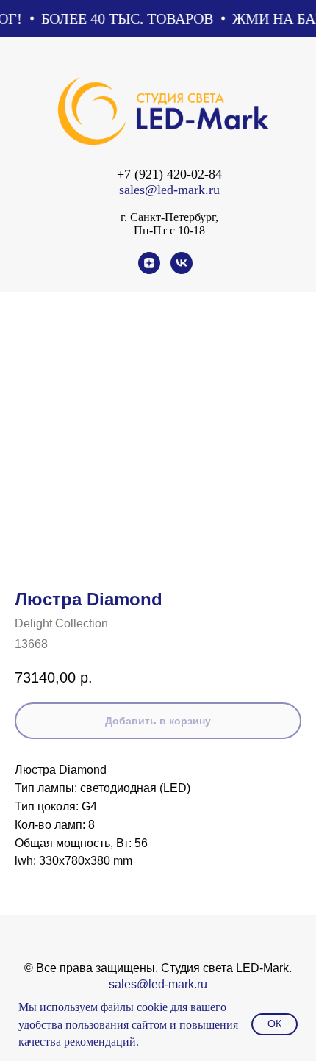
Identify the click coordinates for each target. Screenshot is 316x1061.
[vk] (181, 270)
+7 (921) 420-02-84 (169, 174)
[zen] (149, 270)
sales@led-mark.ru (169, 189)
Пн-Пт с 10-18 (169, 230)
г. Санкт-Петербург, (169, 217)
